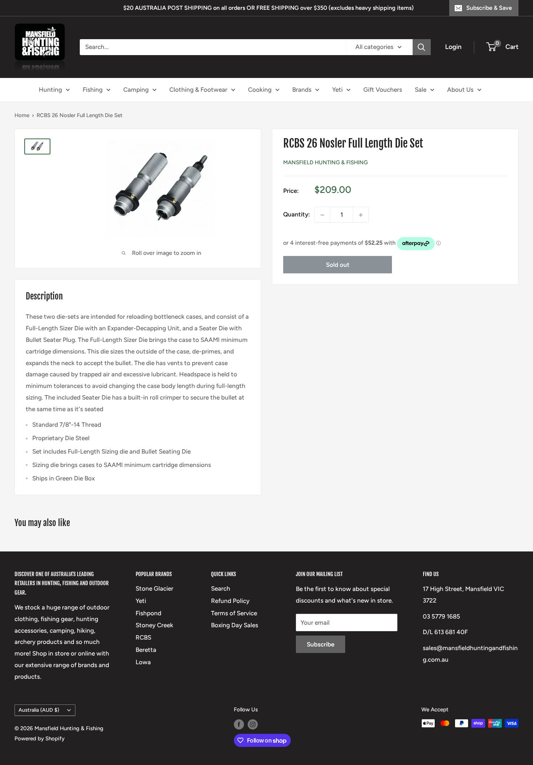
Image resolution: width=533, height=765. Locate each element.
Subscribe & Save (489, 7)
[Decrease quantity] (322, 215)
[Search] (422, 47)
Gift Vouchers (382, 89)
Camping (136, 89)
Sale (420, 89)
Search (220, 588)
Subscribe (320, 644)
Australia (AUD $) (38, 710)
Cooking (260, 89)
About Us (460, 89)
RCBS (143, 637)
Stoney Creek (154, 625)
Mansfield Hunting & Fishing (325, 163)
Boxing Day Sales (234, 625)
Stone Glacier (154, 588)
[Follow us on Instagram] (253, 724)
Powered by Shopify (40, 738)
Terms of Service (234, 613)
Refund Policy (230, 600)
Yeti (337, 89)
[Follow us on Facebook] (239, 724)
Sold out (338, 265)
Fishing (93, 89)
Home (22, 115)
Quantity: (296, 214)
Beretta (146, 649)
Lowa (143, 662)
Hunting (50, 89)
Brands (301, 89)
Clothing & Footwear (198, 89)
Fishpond (148, 613)
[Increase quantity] (360, 215)
